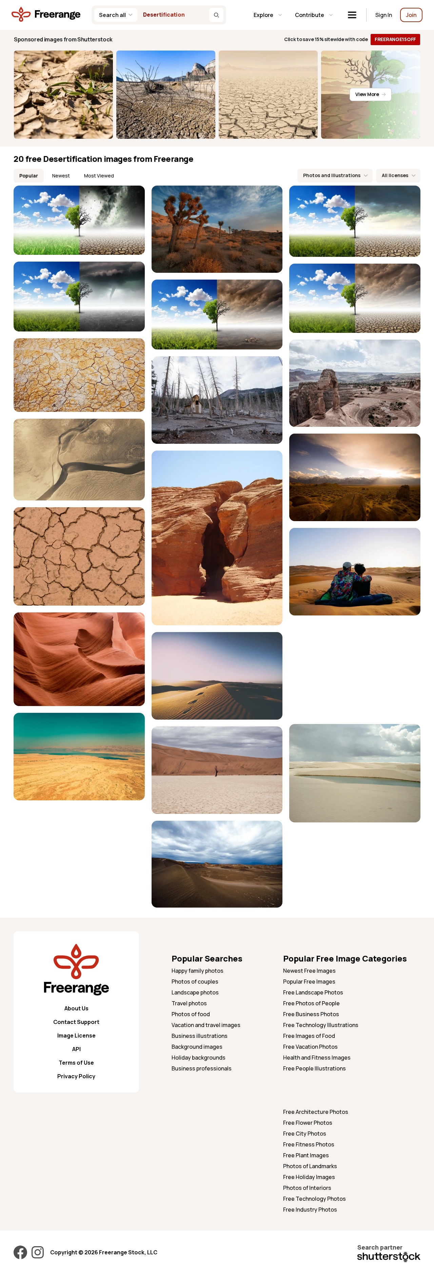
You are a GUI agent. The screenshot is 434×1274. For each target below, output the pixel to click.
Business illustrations (200, 1036)
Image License (76, 1035)
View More (367, 94)
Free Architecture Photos (315, 1112)
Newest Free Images (309, 970)
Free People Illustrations (314, 1068)
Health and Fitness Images (317, 1057)
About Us (76, 1008)
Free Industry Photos (310, 1209)
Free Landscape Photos (313, 992)
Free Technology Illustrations (320, 1025)
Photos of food (191, 1014)
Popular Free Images (309, 981)
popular (28, 175)
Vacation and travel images (206, 1025)
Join (411, 15)
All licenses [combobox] (395, 175)
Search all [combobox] (112, 15)
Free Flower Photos (307, 1122)
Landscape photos (195, 992)
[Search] (216, 15)
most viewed (99, 175)
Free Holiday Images (309, 1177)
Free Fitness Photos (308, 1144)
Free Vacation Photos (310, 1046)
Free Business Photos (311, 1014)
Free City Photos (304, 1133)
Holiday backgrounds (198, 1057)
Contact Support (76, 1022)
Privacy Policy (76, 1076)
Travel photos (189, 1003)
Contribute (309, 15)
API (76, 1049)
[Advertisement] (354, 669)
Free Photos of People (311, 1003)
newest (61, 175)
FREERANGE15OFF (395, 39)
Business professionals (202, 1068)
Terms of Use (76, 1062)
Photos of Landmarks (310, 1166)
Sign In (383, 15)
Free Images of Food (309, 1036)
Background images (197, 1046)
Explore (263, 15)
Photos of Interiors (307, 1188)
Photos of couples (195, 981)
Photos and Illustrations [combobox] (331, 175)
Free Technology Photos (314, 1198)
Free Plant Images (306, 1155)
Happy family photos (197, 970)
